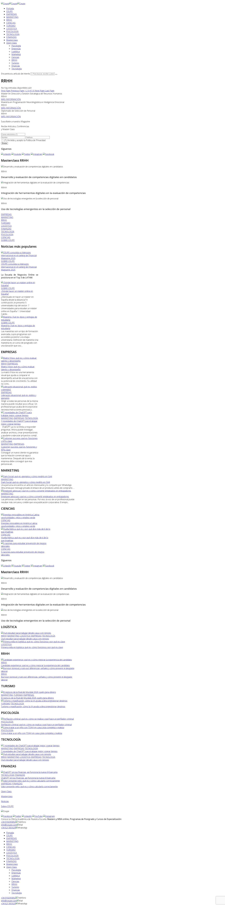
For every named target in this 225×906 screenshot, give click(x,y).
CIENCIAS (10, 22)
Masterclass (12, 40)
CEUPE (9, 11)
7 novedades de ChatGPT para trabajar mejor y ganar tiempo (19, 422)
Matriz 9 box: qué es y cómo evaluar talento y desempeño (18, 368)
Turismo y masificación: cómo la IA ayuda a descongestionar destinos (33, 706)
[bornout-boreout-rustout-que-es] (38, 671)
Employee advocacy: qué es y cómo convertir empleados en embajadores (35, 496)
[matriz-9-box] (19, 360)
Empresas (16, 48)
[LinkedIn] (6, 154)
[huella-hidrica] (26, 531)
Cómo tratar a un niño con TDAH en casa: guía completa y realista (31, 733)
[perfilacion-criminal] (37, 718)
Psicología (16, 45)
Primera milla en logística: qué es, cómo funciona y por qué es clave (32, 647)
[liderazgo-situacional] (19, 389)
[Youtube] (16, 154)
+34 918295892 (8, 822)
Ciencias (15, 57)
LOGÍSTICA (11, 28)
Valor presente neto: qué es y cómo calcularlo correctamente (29, 786)
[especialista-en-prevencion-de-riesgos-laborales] (26, 546)
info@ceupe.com (9, 824)
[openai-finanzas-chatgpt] (29, 772)
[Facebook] (48, 154)
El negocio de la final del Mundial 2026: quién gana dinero (27, 697)
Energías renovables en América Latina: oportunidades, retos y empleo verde (19, 525)
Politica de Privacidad (35, 140)
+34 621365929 (8, 827)
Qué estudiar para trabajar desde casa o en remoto (25, 638)
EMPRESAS (11, 14)
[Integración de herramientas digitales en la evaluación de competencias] (35, 182)
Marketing (16, 54)
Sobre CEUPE (7, 806)
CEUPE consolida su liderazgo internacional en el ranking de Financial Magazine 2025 (19, 267)
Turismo (15, 63)
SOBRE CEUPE (8, 261)
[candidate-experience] (36, 659)
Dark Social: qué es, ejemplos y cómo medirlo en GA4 (25, 482)
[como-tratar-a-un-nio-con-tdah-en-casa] (32, 727)
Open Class (11, 42)
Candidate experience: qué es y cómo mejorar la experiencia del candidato (35, 665)
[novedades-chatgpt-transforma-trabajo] (19, 415)
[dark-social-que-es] (26, 476)
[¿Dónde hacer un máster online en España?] (19, 285)
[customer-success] (19, 441)
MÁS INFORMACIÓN (11, 99)
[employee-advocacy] (36, 490)
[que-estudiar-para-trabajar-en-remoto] (26, 633)
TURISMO (10, 25)
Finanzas (15, 65)
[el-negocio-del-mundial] (28, 692)
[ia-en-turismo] (34, 700)
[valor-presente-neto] (30, 780)
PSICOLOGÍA (12, 31)
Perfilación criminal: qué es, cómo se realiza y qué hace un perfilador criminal (36, 724)
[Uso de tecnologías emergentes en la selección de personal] (29, 198)
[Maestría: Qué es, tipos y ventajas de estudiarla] (19, 319)
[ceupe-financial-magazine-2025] (19, 258)
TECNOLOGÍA (12, 34)
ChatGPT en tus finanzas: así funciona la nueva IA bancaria (28, 777)
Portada (10, 8)
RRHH (9, 20)
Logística (15, 51)
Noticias (5, 801)
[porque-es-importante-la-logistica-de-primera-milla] (33, 641)
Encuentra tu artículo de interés (15, 73)
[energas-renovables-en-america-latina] (26, 517)
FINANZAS (11, 37)
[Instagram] (36, 154)
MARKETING (12, 17)
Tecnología (16, 68)
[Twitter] (26, 154)
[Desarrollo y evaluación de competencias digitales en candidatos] (32, 166)
